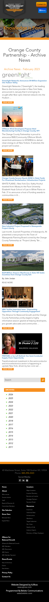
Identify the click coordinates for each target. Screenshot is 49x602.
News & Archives (7, 562)
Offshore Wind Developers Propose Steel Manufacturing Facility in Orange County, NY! (21, 130)
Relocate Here (6, 517)
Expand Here (5, 520)
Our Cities (30, 524)
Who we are (5, 494)
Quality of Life (31, 527)
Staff (3, 500)
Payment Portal (31, 502)
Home (4, 487)
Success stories (6, 497)
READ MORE (7, 102)
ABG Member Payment (9, 555)
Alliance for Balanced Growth (10, 543)
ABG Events (5, 552)
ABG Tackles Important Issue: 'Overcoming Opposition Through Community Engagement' (21, 310)
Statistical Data (31, 512)
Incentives (30, 509)
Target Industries (31, 521)
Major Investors (31, 490)
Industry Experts (31, 530)
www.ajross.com (24, 587)
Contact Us (6, 577)
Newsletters (5, 568)
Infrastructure (31, 515)
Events (4, 565)
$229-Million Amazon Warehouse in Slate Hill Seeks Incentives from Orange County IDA (23, 274)
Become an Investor (32, 496)
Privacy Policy (7, 573)
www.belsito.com (24, 593)
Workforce (30, 518)
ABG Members (6, 546)
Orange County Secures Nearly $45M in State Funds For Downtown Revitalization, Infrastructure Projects (23, 179)
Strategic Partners (32, 499)
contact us (41, 4)
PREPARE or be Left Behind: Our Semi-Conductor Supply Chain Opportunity (22, 357)
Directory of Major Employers (35, 533)
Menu (43, 10)
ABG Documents (7, 549)
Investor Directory (32, 493)
